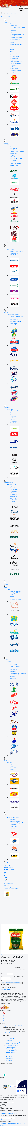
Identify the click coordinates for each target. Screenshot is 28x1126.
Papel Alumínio (13, 824)
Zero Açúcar (13, 72)
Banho (11, 594)
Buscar (21, 4)
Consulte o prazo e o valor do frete (8, 1113)
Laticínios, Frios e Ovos (16, 44)
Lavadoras (12, 419)
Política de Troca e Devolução (13, 1042)
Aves (11, 29)
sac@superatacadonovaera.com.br (12, 1032)
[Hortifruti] (5, 582)
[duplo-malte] (14, 233)
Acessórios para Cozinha (16, 251)
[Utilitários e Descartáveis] (5, 814)
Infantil (5, 587)
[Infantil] (5, 585)
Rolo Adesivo (13, 826)
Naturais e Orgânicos (15, 56)
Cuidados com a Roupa (10, 312)
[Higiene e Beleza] (5, 480)
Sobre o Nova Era (10, 1038)
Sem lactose (13, 65)
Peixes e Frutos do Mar (15, 61)
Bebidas (6, 143)
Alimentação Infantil (15, 592)
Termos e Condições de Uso (13, 1043)
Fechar (3, 1120)
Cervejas (12, 155)
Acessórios (12, 769)
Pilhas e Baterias (14, 253)
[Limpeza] (5, 657)
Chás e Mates (13, 156)
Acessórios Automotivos (10, 863)
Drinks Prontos (13, 150)
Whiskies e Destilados (15, 165)
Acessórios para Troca (15, 591)
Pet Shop (6, 761)
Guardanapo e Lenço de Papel (17, 823)
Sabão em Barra (14, 325)
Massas (12, 49)
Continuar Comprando (5, 1123)
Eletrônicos (7, 407)
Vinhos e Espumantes (15, 163)
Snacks (11, 66)
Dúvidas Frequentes (11, 1047)
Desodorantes (13, 491)
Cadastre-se (9, 1060)
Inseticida (12, 676)
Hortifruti (12, 42)
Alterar (14, 5)
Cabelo (11, 486)
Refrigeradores (13, 421)
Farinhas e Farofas (14, 41)
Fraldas (12, 596)
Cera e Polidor (13, 669)
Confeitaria (12, 36)
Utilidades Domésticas (15, 255)
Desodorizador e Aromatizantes (18, 673)
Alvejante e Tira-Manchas (16, 316)
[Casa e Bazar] (5, 246)
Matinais (12, 51)
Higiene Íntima (13, 494)
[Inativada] (21, 1086)
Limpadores (13, 678)
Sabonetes (12, 501)
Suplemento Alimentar (15, 70)
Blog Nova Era (9, 1040)
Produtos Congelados (15, 63)
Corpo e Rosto (13, 487)
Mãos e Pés (13, 498)
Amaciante (12, 318)
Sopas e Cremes (14, 68)
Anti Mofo (12, 668)
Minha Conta (9, 1057)
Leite (11, 48)
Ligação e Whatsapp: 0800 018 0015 (12, 1026)
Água (11, 146)
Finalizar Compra (15, 1123)
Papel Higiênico (14, 499)
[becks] (14, 201)
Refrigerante (13, 160)
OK (16, 1118)
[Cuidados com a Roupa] (5, 311)
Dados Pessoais (9, 865)
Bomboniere (13, 30)
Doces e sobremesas (15, 39)
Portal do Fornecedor (11, 1050)
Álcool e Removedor (15, 666)
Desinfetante (13, 671)
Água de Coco (13, 148)
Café (11, 32)
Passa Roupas (13, 323)
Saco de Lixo (13, 828)
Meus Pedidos (9, 867)
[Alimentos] (5, 20)
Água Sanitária (13, 664)
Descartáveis (13, 819)
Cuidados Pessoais (15, 489)
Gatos (11, 766)
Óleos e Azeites (14, 58)
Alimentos (6, 22)
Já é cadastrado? (11, 14)
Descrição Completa (6, 989)
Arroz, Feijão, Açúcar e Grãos (17, 27)
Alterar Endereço (9, 869)
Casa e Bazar (7, 248)
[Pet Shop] (5, 405)
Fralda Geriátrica (14, 493)
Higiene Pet (13, 767)
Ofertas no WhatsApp (11, 1048)
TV (10, 412)
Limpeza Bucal (13, 496)
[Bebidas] (5, 141)
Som (11, 414)
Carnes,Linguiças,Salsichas (17, 34)
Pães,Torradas (13, 60)
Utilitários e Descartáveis (10, 816)
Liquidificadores (14, 423)
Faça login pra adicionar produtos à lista (12, 982)
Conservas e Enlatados (16, 37)
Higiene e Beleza (8, 482)
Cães (11, 764)
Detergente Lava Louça (16, 675)
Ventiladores (13, 417)
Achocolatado (13, 25)
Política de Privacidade (12, 1045)
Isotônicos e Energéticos (16, 158)
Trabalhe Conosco (10, 1052)
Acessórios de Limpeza (16, 662)
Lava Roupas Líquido (15, 321)
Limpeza (6, 659)
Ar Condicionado (14, 411)
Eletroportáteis (13, 416)
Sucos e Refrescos (14, 162)
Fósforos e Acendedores (16, 821)
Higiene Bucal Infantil (15, 599)
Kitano (2, 954)
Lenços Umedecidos (15, 598)
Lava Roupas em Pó (15, 319)
